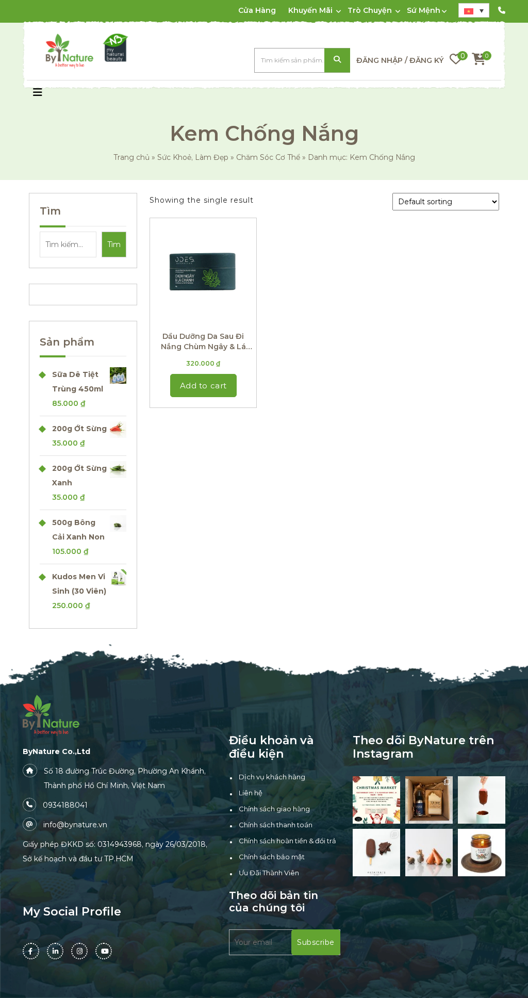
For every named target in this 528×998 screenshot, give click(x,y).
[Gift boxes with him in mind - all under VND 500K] (429, 800)
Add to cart (203, 385)
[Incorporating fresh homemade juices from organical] (429, 852)
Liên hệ (250, 793)
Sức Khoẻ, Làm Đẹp (192, 157)
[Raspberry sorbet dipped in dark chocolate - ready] (481, 800)
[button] (37, 93)
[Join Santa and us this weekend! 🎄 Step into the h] (376, 800)
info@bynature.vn (75, 824)
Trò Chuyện (370, 10)
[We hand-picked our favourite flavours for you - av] (376, 852)
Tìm (50, 211)
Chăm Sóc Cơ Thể (268, 157)
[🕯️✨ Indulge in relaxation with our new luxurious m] (481, 852)
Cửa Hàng (257, 10)
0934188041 (65, 805)
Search (337, 60)
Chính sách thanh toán (275, 825)
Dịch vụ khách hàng (272, 777)
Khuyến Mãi (310, 10)
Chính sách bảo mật (272, 857)
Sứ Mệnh (423, 10)
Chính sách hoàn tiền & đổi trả (287, 841)
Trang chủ (131, 157)
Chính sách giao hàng (274, 809)
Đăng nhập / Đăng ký (399, 60)
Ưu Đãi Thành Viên (269, 873)
